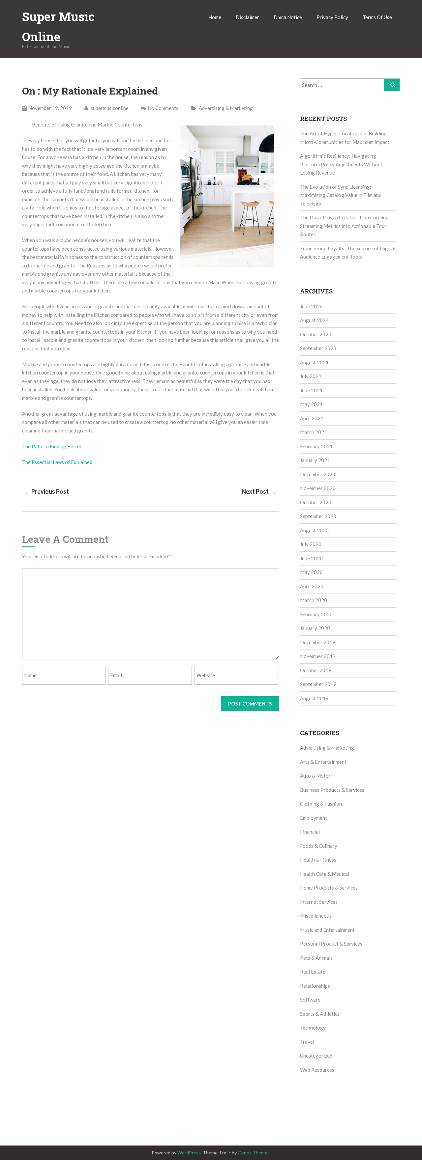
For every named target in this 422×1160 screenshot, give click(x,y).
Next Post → (259, 491)
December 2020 (317, 474)
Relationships (315, 986)
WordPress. (189, 1152)
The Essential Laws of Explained (57, 462)
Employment (313, 818)
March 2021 (313, 432)
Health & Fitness (318, 860)
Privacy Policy (332, 17)
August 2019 (314, 698)
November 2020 (318, 488)
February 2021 (316, 446)
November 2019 (318, 656)
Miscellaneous (316, 916)
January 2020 (315, 628)
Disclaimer (247, 17)
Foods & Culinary (318, 846)
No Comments (163, 108)
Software (310, 1000)
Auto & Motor (315, 776)
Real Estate (312, 972)
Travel (307, 1042)
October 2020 (315, 502)
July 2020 (310, 544)
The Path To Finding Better (52, 446)
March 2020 (313, 600)
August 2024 (314, 320)
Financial (310, 832)
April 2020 (311, 586)
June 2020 (311, 558)
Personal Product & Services (331, 944)
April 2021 (311, 418)
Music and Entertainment (327, 930)
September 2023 (318, 348)
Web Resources (317, 1070)
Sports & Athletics (320, 1014)
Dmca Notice (288, 17)
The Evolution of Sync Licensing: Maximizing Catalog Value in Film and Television (340, 195)
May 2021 (311, 404)
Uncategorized (316, 1056)
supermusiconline (109, 108)
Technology (313, 1028)
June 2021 (311, 390)
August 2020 (314, 530)
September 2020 (318, 516)
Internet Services (319, 902)
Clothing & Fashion (321, 804)
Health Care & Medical (324, 874)
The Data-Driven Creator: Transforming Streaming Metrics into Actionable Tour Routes (344, 225)
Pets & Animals (316, 958)
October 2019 (315, 670)
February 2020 (316, 614)
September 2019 (318, 684)
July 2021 (310, 376)
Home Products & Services (329, 888)
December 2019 (317, 642)
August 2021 (314, 362)
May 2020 (311, 572)
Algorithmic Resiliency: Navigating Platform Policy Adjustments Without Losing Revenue (341, 164)
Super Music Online (58, 26)
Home (214, 17)
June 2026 (311, 306)
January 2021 (315, 460)
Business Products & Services (332, 790)
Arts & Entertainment (323, 762)
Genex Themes (254, 1152)
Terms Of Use (377, 17)
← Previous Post (46, 491)
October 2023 (315, 334)
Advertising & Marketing (226, 108)
